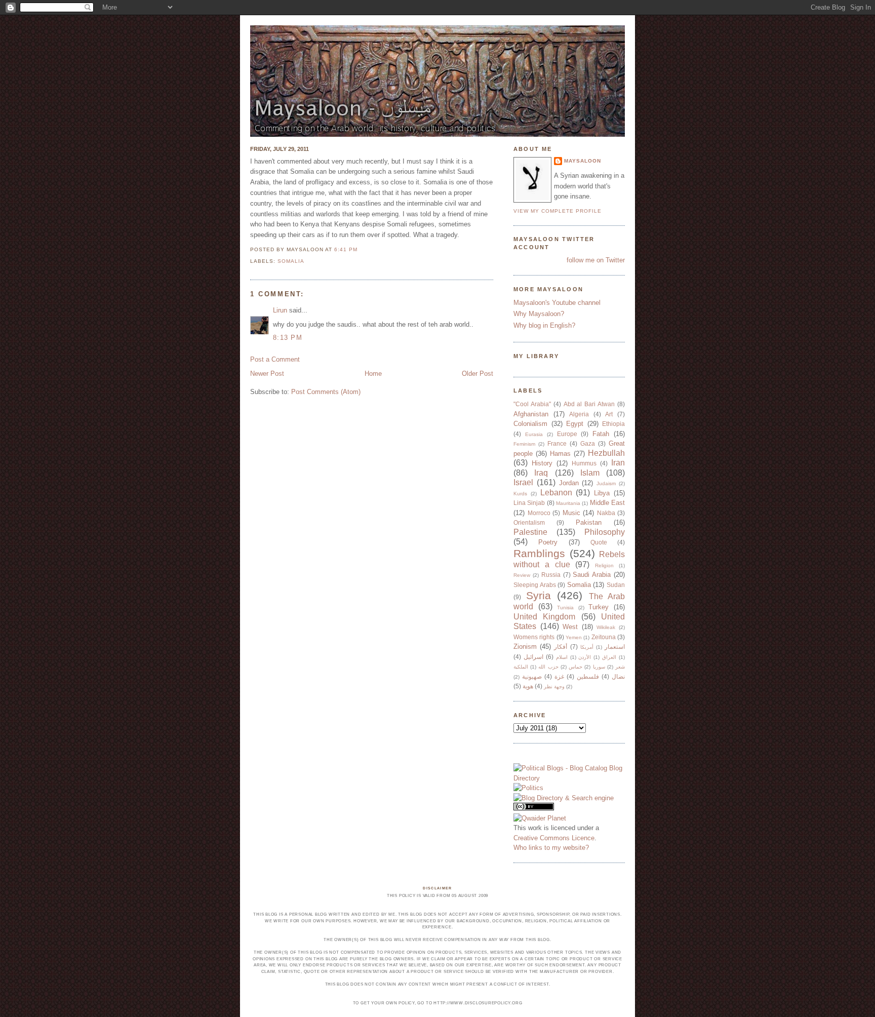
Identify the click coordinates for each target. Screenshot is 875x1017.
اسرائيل (533, 656)
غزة (559, 676)
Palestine (530, 532)
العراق (609, 657)
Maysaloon (582, 161)
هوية (528, 686)
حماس (575, 667)
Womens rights (533, 637)
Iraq (541, 472)
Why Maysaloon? (538, 314)
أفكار (560, 646)
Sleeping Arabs (534, 584)
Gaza (587, 443)
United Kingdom (544, 616)
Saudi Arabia (592, 574)
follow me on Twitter (596, 260)
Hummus (584, 463)
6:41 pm (345, 249)
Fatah (600, 434)
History (542, 463)
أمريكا (586, 647)
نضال (618, 676)
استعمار (615, 646)
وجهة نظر (554, 686)
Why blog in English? (544, 325)
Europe (567, 434)
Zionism (525, 646)
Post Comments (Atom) (326, 392)
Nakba (606, 513)
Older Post (477, 373)
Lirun (280, 310)
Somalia (290, 261)
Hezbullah (606, 453)
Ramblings (539, 553)
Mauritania (568, 503)
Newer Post (267, 373)
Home (373, 373)
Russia (551, 574)
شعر (620, 667)
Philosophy (604, 532)
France (557, 443)
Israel (523, 482)
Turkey (598, 607)
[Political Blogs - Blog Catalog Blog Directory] (569, 778)
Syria (538, 595)
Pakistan (589, 522)
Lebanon (556, 492)
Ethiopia (613, 423)
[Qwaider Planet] (539, 818)
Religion (604, 565)
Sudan (616, 584)
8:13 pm (287, 337)
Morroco (539, 513)
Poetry (548, 542)
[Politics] (528, 788)
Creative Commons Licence (553, 838)
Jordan (569, 483)
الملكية (520, 667)
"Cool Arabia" (532, 404)
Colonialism (530, 423)
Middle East (607, 502)
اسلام (562, 657)
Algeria (579, 414)
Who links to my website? (551, 847)
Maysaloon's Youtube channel (557, 302)
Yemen (574, 637)
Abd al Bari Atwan (589, 404)
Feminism (524, 444)
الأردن (584, 657)
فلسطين (588, 676)
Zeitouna (603, 637)
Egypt (574, 423)
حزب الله (548, 667)
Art (609, 414)
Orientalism (529, 522)
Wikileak (605, 627)
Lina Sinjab (529, 502)
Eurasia (534, 434)
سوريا (599, 667)
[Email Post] (361, 249)
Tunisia (565, 607)
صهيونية (532, 676)
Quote (598, 542)
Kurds (520, 493)
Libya (602, 493)
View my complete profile (557, 211)
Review (521, 575)
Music (571, 513)
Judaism (606, 483)
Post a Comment (275, 359)
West (570, 627)
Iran (618, 462)
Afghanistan (530, 414)
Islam (590, 472)
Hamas (560, 453)
